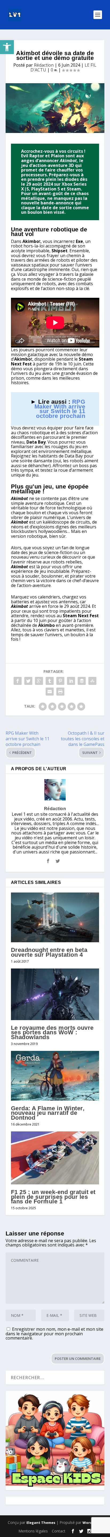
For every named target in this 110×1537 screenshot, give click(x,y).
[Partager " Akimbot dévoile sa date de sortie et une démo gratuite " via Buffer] (81, 681)
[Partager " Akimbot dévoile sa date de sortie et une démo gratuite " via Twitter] (28, 681)
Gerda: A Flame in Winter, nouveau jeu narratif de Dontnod (48, 1113)
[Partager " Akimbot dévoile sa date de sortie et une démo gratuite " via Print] (60, 691)
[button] (7, 47)
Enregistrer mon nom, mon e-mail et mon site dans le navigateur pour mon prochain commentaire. (54, 1333)
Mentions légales (33, 1531)
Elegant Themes (40, 1522)
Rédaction (44, 65)
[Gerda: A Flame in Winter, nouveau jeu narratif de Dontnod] (55, 1076)
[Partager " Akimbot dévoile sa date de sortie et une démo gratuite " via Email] (49, 691)
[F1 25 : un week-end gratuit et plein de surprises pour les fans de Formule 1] (55, 1157)
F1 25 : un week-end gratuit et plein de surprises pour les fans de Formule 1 (53, 1197)
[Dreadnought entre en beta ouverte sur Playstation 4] (55, 917)
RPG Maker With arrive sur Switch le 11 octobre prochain (59, 408)
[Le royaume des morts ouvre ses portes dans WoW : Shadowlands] (55, 994)
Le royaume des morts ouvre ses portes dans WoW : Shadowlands (52, 1032)
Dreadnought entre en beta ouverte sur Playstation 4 (49, 952)
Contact (58, 1531)
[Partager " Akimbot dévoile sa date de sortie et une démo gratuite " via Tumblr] (49, 681)
